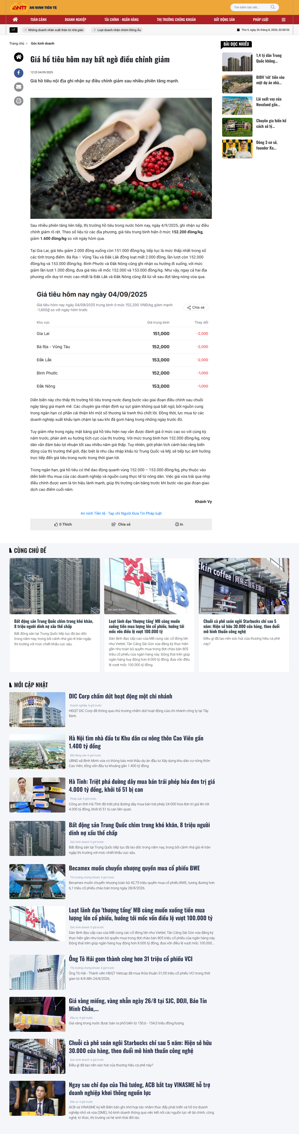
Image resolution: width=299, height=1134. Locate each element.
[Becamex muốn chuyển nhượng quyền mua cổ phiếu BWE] (37, 881)
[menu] (283, 19)
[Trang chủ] (15, 19)
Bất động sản (224, 19)
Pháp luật (261, 19)
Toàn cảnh (38, 19)
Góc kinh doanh (22, 609)
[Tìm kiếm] (273, 7)
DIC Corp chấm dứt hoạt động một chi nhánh (120, 696)
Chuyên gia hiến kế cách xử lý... (271, 123)
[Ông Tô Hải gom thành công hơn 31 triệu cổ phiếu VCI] (37, 972)
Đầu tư (74, 1017)
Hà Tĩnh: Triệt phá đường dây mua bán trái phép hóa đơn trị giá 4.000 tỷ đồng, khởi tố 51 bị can (142, 785)
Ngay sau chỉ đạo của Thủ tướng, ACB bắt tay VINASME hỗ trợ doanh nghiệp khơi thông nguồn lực (139, 1089)
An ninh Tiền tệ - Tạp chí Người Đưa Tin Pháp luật (121, 513)
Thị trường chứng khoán (176, 19)
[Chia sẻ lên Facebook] (18, 73)
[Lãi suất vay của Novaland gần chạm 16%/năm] (237, 105)
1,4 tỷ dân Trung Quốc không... (269, 58)
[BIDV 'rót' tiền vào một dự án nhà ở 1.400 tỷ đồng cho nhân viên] (237, 83)
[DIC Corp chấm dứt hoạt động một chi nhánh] (37, 709)
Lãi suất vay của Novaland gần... (268, 101)
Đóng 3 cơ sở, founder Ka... (266, 145)
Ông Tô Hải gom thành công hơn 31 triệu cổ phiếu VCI (130, 959)
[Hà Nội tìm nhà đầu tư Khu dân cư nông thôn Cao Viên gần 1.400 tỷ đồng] (37, 751)
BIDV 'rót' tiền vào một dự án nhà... (270, 79)
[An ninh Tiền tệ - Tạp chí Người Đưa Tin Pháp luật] (33, 7)
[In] (18, 101)
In (181, 524)
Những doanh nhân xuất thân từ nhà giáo (47, 30)
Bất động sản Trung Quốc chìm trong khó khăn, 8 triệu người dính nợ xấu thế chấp (53, 624)
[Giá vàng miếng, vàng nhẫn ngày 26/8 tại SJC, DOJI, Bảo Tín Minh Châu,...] (37, 1014)
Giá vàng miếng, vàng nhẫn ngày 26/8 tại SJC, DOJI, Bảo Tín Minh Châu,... (138, 1005)
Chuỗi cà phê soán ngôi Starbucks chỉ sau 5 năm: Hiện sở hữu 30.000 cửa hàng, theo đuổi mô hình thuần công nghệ (241, 626)
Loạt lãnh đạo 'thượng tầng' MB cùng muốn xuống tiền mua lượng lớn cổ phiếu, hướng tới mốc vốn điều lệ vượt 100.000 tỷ (146, 626)
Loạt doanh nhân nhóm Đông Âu (110, 30)
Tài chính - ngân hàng (122, 19)
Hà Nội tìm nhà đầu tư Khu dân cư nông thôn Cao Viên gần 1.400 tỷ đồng (136, 742)
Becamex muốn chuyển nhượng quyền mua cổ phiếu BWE (134, 868)
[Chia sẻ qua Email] (18, 87)
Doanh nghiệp (75, 19)
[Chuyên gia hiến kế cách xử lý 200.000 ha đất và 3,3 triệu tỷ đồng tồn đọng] (237, 127)
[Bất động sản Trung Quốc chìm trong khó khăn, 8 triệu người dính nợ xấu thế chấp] (55, 586)
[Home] (18, 57)
